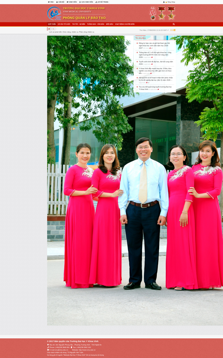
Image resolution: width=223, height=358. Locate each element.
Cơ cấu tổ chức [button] (64, 24)
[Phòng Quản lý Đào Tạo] (48, 29)
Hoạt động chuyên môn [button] (124, 24)
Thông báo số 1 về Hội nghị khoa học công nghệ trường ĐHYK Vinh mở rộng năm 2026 (155, 54)
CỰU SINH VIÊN (87, 2)
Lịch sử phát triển (55, 32)
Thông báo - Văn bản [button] (95, 24)
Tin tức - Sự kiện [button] (78, 24)
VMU (52, 2)
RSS (172, 30)
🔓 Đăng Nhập (170, 2)
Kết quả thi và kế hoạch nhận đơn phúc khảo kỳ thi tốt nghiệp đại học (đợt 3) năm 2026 (156, 80)
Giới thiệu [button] (52, 24)
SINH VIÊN (73, 2)
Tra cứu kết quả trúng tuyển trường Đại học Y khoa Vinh (155, 88)
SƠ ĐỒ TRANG (102, 2)
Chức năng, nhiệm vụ (70, 32)
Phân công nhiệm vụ (86, 32)
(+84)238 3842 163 (84, 347)
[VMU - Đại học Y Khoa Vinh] (54, 13)
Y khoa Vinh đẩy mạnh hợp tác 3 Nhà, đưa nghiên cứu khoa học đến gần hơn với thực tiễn (155, 70)
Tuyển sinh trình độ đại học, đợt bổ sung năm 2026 (156, 63)
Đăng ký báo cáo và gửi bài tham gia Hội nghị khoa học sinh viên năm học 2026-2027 (154, 45)
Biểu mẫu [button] (109, 24)
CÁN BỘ (61, 2)
